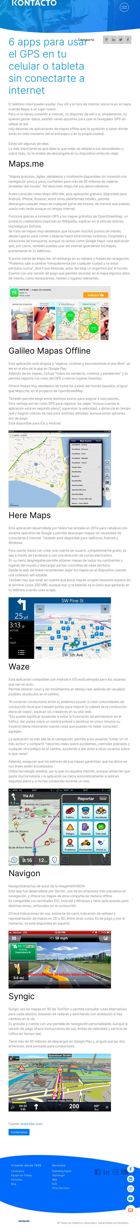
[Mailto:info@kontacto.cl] (130, 1210)
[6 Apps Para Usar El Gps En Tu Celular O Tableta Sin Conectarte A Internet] (120, 67)
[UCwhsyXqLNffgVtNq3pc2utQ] (124, 1172)
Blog (13, 1183)
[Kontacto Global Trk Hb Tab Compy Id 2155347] (106, 1172)
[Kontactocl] (115, 1172)
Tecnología (58, 1175)
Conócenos (17, 1171)
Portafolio (16, 1179)
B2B (54, 1183)
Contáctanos (19, 1132)
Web (54, 1179)
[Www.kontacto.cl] (113, 67)
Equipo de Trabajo (21, 1175)
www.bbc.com (31, 1124)
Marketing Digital (61, 1171)
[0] (124, 7)
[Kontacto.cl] (98, 1172)
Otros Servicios (60, 1188)
